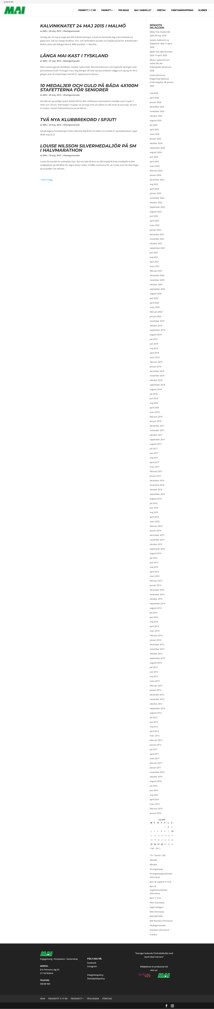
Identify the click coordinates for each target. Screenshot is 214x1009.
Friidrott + (77, 998)
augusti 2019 (156, 334)
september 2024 (157, 148)
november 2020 (157, 280)
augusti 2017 (156, 444)
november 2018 (157, 375)
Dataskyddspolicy (96, 978)
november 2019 (157, 321)
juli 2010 (153, 785)
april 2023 (154, 189)
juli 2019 (153, 339)
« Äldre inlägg (46, 179)
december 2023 (157, 179)
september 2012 (157, 708)
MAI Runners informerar (161, 920)
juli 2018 (153, 394)
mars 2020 (155, 307)
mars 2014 (155, 631)
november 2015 (157, 539)
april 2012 (154, 731)
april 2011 (154, 754)
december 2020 (157, 275)
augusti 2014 (156, 608)
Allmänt (153, 864)
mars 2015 (155, 576)
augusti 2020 (156, 293)
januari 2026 (155, 102)
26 (155, 844)
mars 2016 (155, 521)
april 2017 (154, 462)
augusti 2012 (156, 713)
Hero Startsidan (157, 902)
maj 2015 (154, 567)
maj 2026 (154, 93)
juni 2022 (154, 216)
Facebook (91, 962)
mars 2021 (155, 266)
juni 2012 (154, 722)
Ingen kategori (156, 907)
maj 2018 (154, 403)
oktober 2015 (156, 544)
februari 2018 (156, 416)
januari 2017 (155, 476)
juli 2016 (153, 503)
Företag (107, 998)
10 (172, 831)
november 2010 (157, 772)
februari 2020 (156, 311)
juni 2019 (154, 343)
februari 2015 (156, 580)
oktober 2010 (156, 776)
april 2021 (154, 261)
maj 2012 (154, 726)
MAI (45, 31)
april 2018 (154, 407)
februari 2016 (156, 526)
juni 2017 (154, 453)
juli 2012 (153, 717)
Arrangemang (156, 869)
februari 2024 (156, 170)
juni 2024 (154, 157)
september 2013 (157, 658)
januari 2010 (155, 813)
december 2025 (157, 106)
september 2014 (157, 603)
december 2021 (157, 234)
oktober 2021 (156, 243)
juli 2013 (153, 667)
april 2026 (154, 97)
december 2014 (157, 590)
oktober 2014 (156, 599)
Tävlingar (93, 998)
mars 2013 (155, 681)
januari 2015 (155, 585)
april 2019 (154, 352)
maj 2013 (154, 676)
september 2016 (157, 494)
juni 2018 (154, 398)
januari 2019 (155, 366)
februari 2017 (156, 471)
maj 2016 (154, 512)
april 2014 (154, 626)
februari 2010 (156, 808)
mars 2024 (155, 166)
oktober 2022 (156, 202)
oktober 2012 (156, 703)
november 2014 (157, 594)
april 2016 (154, 517)
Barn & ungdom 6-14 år (161, 881)
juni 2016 (154, 507)
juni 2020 (154, 298)
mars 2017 (155, 466)
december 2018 (157, 371)
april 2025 (154, 129)
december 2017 (157, 425)
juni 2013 (154, 672)
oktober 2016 (156, 489)
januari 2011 (155, 767)
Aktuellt (153, 860)
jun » (158, 848)
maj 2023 (154, 184)
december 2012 (157, 694)
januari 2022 (155, 230)
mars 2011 (155, 758)
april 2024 (154, 161)
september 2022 (157, 207)
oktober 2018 (156, 380)
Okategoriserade (71, 31)
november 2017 (157, 430)
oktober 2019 (156, 325)
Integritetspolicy (95, 974)
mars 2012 (155, 735)
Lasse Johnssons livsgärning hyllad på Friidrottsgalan (159, 79)
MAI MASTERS (156, 916)
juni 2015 (154, 562)
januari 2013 (155, 690)
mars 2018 (155, 412)
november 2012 (157, 699)
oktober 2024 (156, 143)
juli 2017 (153, 448)
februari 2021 (156, 270)
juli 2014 (153, 612)
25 (151, 844)
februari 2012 (156, 740)
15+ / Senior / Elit (157, 855)
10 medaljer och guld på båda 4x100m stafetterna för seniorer (89, 88)
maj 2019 (154, 348)
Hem (42, 998)
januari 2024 (155, 175)
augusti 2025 (156, 120)
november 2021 (157, 239)
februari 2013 (156, 685)
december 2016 (157, 480)
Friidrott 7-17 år (57, 998)
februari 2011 (156, 763)
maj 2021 (154, 257)
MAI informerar (157, 911)
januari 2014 (155, 640)
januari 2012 (155, 744)
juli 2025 (153, 125)
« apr (152, 848)
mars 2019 (155, 357)
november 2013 (157, 649)
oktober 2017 (156, 435)
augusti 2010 (156, 781)
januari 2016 (155, 530)
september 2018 (157, 384)
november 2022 (157, 198)
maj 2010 (154, 795)
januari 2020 (155, 316)
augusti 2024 (156, 152)
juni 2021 (154, 252)
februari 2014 (156, 635)
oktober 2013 (156, 653)
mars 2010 (155, 804)
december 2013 (157, 644)
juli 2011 (153, 749)
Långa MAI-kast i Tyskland (74, 55)
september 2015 (157, 549)
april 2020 (154, 302)
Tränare (153, 934)
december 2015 (157, 535)
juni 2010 (154, 790)
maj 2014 (154, 621)
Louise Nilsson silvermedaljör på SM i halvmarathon (88, 148)
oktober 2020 (156, 284)
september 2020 (157, 289)
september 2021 (157, 248)
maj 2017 (154, 457)
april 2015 (154, 571)
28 (162, 844)
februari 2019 (156, 362)
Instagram (92, 966)
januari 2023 (155, 193)
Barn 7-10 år (155, 898)
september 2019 (157, 330)
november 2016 (157, 485)
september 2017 (157, 439)
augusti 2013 (156, 662)
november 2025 (157, 111)
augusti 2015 (156, 553)
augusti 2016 (156, 498)
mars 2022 (155, 225)
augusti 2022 (156, 211)
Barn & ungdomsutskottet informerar (158, 890)
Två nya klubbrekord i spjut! (78, 119)
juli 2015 (153, 558)
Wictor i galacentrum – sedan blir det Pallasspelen (160, 63)
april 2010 (154, 799)
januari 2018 (155, 421)
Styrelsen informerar (159, 930)
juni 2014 (154, 617)
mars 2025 (155, 134)
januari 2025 (155, 138)
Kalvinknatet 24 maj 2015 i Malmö (83, 25)
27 (158, 844)
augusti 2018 (156, 389)
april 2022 (154, 220)
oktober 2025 (156, 116)
